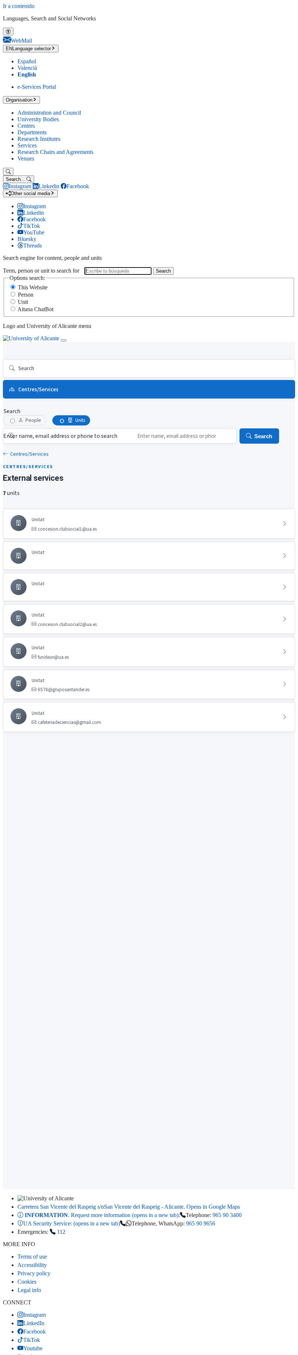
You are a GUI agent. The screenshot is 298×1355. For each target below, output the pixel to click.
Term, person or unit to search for (41, 271)
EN (28, 48)
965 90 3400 (227, 1215)
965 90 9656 (200, 1223)
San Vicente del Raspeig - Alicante (128, 1207)
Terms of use (32, 1256)
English (26, 74)
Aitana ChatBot (35, 309)
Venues (25, 158)
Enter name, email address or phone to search (60, 436)
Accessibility (32, 1265)
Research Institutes (38, 139)
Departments (32, 132)
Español (26, 61)
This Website (33, 287)
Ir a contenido (19, 6)
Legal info (29, 1290)
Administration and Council (49, 113)
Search (163, 271)
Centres (26, 126)
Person (25, 295)
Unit (23, 302)
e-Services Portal (36, 87)
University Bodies (38, 119)
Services (27, 145)
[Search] (8, 171)
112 (61, 1232)
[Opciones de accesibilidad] (8, 31)
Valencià (27, 68)
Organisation (19, 100)
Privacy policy (34, 1273)
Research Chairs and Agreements (55, 152)
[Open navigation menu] (64, 340)
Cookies (26, 1282)
